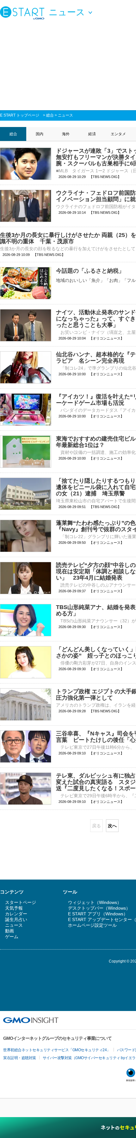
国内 (39, 134)
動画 (9, 930)
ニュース (65, 115)
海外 (66, 134)
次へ (112, 825)
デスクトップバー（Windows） (99, 908)
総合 (50, 115)
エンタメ (118, 134)
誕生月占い (16, 919)
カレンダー (16, 913)
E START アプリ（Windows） (98, 913)
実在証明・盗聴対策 (19, 1058)
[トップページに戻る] (23, 12)
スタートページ (20, 902)
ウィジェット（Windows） (94, 902)
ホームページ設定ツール (92, 925)
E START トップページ (19, 115)
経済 (92, 134)
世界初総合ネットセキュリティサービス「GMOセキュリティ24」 (56, 1050)
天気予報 (14, 908)
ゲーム (11, 936)
